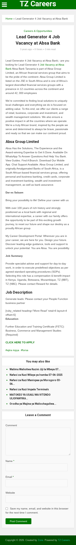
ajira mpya (13, 350)
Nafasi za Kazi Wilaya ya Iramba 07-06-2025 (36, 374)
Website (10, 492)
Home (9, 18)
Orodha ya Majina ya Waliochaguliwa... (33, 403)
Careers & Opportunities (38, 30)
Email (10, 476)
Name (10, 461)
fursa (25, 350)
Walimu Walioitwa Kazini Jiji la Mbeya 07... (35, 369)
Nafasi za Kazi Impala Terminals (29, 389)
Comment (11, 425)
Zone (40, 540)
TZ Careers (38, 4)
